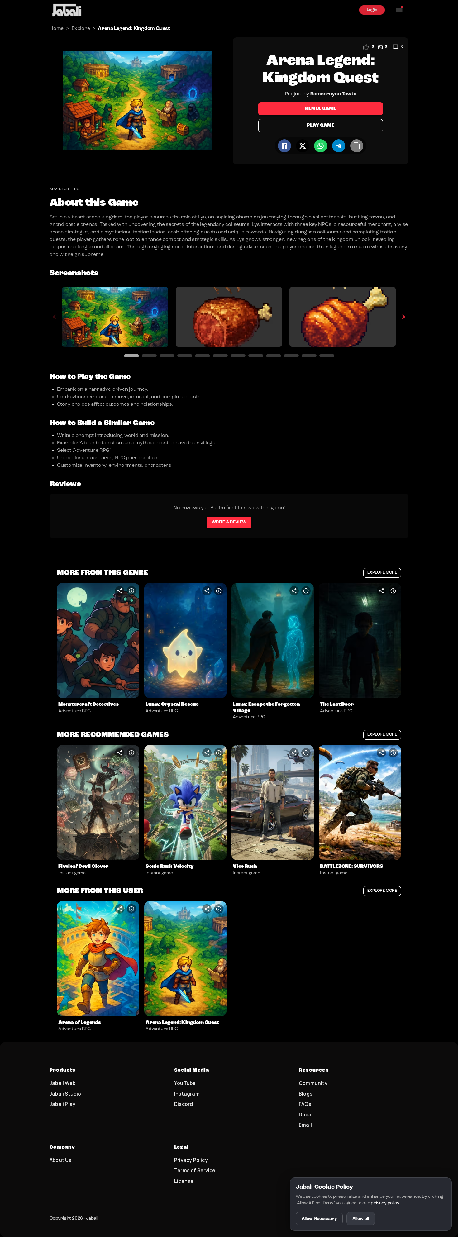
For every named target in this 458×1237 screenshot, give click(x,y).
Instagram (187, 1093)
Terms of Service (194, 1170)
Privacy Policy (191, 1160)
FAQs (305, 1104)
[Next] (403, 317)
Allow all (360, 1218)
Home (57, 28)
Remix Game (320, 108)
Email (305, 1124)
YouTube (185, 1083)
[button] (98, 640)
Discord (183, 1104)
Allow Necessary (319, 1218)
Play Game (320, 125)
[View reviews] (395, 47)
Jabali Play (62, 1104)
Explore (81, 28)
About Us (61, 1160)
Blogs (305, 1093)
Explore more (382, 573)
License (183, 1180)
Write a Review (229, 522)
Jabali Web (62, 1083)
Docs (305, 1114)
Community (313, 1083)
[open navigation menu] (399, 10)
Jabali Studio (65, 1093)
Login (372, 10)
